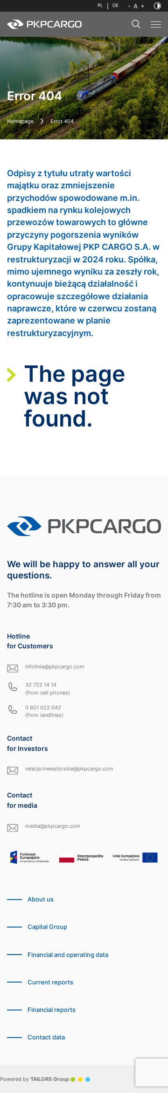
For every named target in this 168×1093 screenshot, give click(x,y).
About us (41, 899)
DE (115, 5)
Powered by (34, 1079)
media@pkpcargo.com (52, 826)
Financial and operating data (68, 954)
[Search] (136, 24)
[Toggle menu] (156, 24)
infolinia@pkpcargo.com (54, 666)
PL (100, 5)
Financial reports (52, 1009)
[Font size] (136, 6)
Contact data (46, 1037)
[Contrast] (157, 5)
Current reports (50, 982)
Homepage (20, 121)
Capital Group (47, 926)
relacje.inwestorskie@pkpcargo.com (69, 768)
